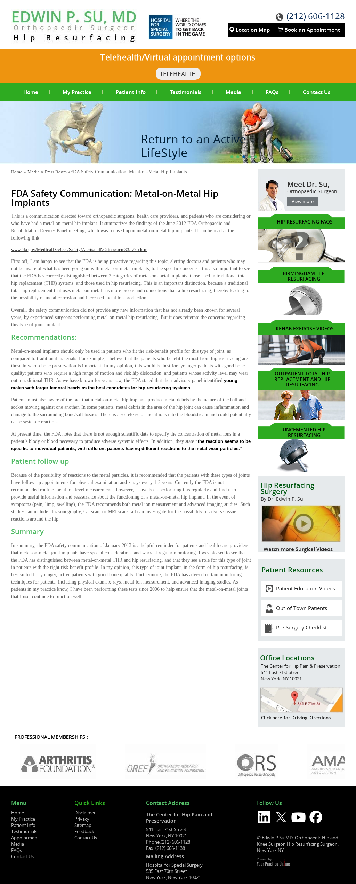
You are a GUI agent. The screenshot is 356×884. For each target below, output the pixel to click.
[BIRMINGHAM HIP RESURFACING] (301, 313)
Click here (271, 717)
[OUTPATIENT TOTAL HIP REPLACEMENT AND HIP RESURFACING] (301, 418)
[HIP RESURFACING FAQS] (301, 261)
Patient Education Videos (305, 588)
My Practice (77, 92)
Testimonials (185, 92)
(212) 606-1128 (315, 16)
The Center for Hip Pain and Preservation (179, 817)
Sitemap (82, 825)
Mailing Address (165, 856)
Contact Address (168, 803)
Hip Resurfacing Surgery (287, 491)
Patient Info (131, 92)
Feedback (84, 831)
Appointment (25, 838)
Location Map (253, 29)
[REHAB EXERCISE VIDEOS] (301, 363)
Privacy (81, 819)
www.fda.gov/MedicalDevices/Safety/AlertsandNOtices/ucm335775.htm (79, 249)
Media (233, 92)
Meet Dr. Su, (312, 187)
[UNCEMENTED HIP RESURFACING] (301, 470)
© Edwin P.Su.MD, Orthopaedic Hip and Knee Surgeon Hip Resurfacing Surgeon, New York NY (298, 844)
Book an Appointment (312, 29)
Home (30, 92)
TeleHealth (178, 74)
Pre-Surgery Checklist (301, 627)
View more (303, 201)
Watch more (279, 549)
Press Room (56, 171)
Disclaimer (85, 812)
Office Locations (287, 658)
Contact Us (316, 92)
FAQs (272, 92)
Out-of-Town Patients (301, 607)
